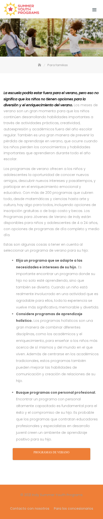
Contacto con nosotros (29, 508)
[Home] (40, 65)
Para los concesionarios (73, 508)
